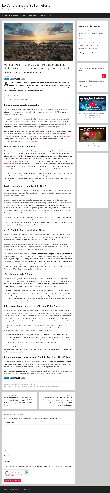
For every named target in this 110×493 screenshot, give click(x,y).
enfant (12, 386)
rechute (48, 386)
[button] (51, 15)
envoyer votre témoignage (88, 45)
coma (8, 386)
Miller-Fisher (31, 386)
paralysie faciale (40, 386)
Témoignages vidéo (29, 16)
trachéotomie (40, 133)
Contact (43, 16)
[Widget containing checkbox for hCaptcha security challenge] (17, 472)
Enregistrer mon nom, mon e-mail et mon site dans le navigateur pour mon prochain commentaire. (39, 466)
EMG (26, 156)
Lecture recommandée (13, 384)
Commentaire (9, 422)
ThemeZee (26, 490)
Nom (6, 450)
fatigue (17, 386)
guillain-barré (24, 386)
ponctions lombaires (11, 164)
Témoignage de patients (28, 384)
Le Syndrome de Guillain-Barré (26, 5)
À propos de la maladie (10, 16)
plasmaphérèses (65, 136)
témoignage (54, 386)
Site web (7, 461)
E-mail (6, 456)
